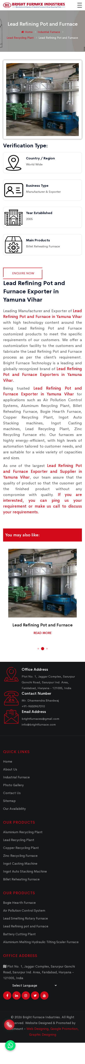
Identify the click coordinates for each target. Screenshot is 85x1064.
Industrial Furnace (49, 32)
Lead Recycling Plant (20, 38)
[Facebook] (7, 995)
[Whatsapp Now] (10, 1045)
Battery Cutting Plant (42, 625)
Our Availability (14, 808)
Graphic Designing (42, 1034)
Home (28, 32)
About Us (10, 769)
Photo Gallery (13, 785)
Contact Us (12, 793)
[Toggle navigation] (79, 5)
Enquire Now (23, 273)
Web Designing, (38, 1029)
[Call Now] (9, 1027)
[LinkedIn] (16, 995)
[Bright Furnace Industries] (34, 5)
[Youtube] (44, 995)
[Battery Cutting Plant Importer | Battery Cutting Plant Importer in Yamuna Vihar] (42, 583)
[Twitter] (35, 995)
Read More (43, 633)
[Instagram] (26, 995)
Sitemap (9, 801)
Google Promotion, (64, 1029)
